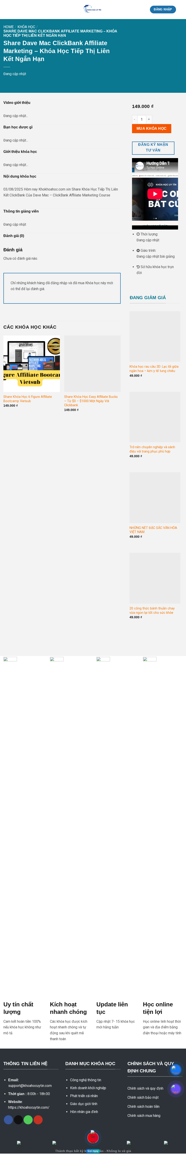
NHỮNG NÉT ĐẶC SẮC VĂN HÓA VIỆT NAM (153, 530)
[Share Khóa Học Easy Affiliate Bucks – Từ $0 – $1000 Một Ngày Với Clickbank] (92, 363)
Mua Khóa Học (152, 128)
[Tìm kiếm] (181, 9)
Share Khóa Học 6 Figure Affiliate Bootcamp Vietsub (27, 399)
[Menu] (6, 9)
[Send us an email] (18, 1119)
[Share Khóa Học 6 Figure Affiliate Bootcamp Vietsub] (31, 363)
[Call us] (28, 1119)
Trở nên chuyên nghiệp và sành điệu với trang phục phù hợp (152, 449)
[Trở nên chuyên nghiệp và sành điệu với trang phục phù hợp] (155, 417)
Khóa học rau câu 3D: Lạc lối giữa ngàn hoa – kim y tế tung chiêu (154, 369)
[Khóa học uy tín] (93, 9)
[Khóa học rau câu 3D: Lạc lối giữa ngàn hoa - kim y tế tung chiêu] (155, 336)
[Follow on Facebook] (8, 1119)
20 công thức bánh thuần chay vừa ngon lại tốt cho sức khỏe (152, 611)
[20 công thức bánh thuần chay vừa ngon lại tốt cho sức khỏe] (155, 578)
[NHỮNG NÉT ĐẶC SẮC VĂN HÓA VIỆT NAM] (155, 497)
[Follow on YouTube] (38, 1119)
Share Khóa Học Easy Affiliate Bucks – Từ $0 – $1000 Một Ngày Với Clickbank (91, 401)
